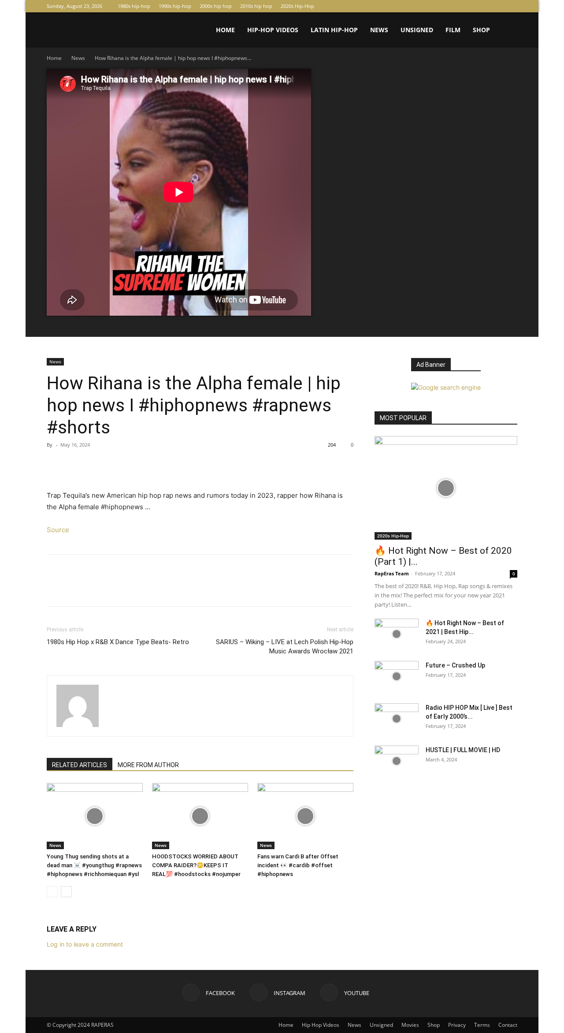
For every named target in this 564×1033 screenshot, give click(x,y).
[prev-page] (52, 891)
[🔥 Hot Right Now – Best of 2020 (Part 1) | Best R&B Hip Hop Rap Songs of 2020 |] (446, 488)
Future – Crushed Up (455, 665)
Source (58, 530)
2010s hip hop (256, 6)
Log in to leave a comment (85, 944)
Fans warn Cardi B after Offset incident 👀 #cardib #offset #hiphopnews (297, 865)
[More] (137, 465)
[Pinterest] (96, 465)
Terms (482, 1025)
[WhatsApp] (116, 465)
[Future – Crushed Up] (397, 676)
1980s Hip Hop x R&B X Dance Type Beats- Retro (118, 642)
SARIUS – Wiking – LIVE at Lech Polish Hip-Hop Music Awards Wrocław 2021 (284, 646)
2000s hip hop (216, 6)
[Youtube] (510, 6)
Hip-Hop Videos (272, 30)
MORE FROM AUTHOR (148, 764)
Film (452, 30)
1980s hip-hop (134, 6)
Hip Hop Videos (320, 1025)
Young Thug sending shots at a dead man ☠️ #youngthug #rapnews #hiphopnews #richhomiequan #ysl (94, 865)
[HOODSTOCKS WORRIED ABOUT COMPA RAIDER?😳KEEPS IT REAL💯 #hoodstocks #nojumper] (200, 816)
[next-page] (66, 891)
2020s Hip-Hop (297, 6)
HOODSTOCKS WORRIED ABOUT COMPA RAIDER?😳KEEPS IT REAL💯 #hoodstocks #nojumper (196, 865)
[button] (506, 30)
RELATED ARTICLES (79, 764)
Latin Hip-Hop (334, 30)
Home (225, 30)
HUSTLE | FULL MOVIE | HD (463, 749)
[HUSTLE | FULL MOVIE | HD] (397, 761)
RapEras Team (392, 573)
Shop (481, 30)
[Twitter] (76, 465)
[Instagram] (496, 6)
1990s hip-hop (175, 6)
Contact (507, 1025)
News (379, 30)
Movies (410, 1025)
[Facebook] (481, 6)
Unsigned (417, 30)
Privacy (457, 1025)
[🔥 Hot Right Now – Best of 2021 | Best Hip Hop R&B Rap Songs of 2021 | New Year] (397, 634)
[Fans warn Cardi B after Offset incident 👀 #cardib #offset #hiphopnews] (305, 816)
